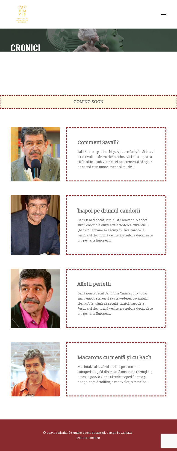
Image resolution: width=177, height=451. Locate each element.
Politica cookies (88, 438)
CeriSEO (127, 433)
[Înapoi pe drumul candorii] (35, 225)
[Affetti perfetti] (35, 298)
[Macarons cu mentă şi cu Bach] (35, 369)
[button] (163, 14)
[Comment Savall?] (35, 154)
